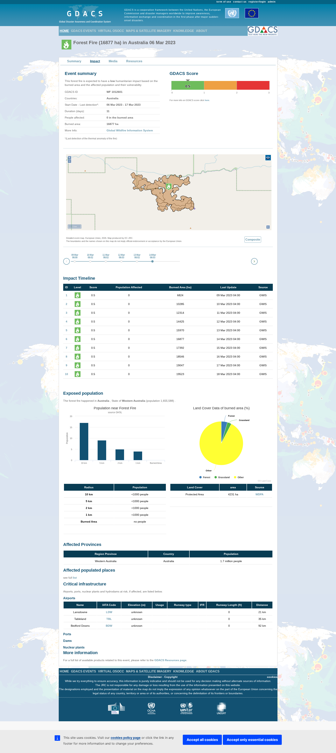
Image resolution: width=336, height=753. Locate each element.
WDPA (259, 494)
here (207, 100)
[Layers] (268, 158)
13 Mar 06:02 (137, 256)
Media (113, 61)
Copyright (171, 676)
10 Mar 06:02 (90, 256)
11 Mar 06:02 (105, 256)
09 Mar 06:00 (74, 256)
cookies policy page (126, 738)
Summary (74, 61)
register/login (257, 1)
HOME (64, 31)
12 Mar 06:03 (121, 256)
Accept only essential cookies (252, 740)
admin (272, 1)
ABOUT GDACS (208, 671)
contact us (240, 1)
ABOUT (201, 31)
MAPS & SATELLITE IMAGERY (148, 31)
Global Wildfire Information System (130, 130)
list (75, 577)
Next (257, 260)
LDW (109, 612)
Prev (63, 262)
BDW (109, 625)
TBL (109, 618)
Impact (95, 61)
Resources (134, 61)
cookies (272, 676)
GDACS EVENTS (83, 31)
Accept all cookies (202, 740)
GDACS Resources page (170, 660)
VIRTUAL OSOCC (111, 31)
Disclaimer (155, 676)
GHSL (119, 412)
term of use (223, 1)
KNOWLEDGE (183, 31)
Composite (252, 239)
